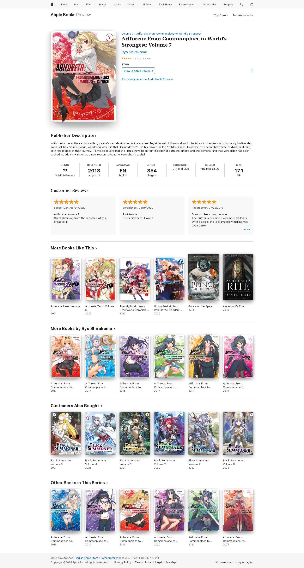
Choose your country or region (234, 562)
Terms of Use (143, 562)
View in (137, 70)
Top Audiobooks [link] (243, 15)
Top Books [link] (221, 15)
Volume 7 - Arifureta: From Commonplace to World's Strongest (161, 33)
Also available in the (146, 79)
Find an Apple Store (86, 558)
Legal (158, 562)
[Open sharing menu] (252, 71)
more (246, 229)
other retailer (110, 558)
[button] (241, 4)
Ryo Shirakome (134, 52)
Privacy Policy (122, 562)
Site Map (170, 562)
